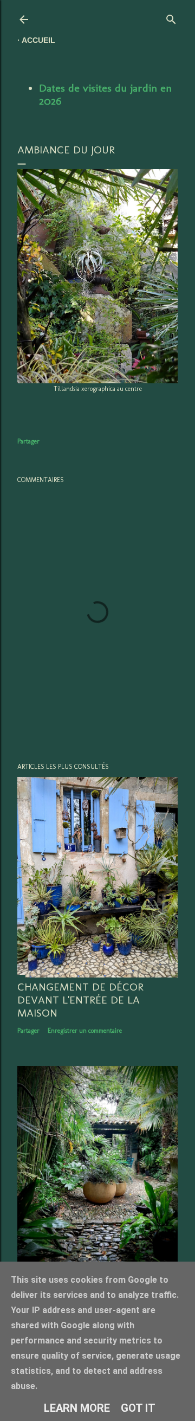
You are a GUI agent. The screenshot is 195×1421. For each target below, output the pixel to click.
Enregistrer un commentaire (85, 1030)
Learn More (77, 1407)
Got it (138, 1407)
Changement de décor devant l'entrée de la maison (80, 999)
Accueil (38, 40)
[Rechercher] (171, 17)
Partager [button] (28, 441)
